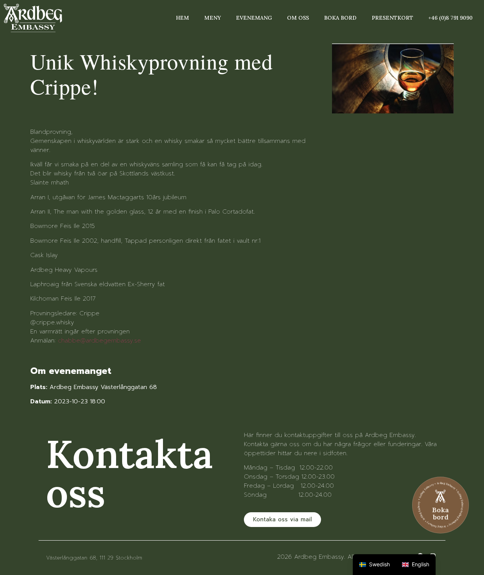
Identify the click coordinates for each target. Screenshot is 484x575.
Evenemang (254, 17)
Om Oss (298, 17)
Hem (182, 17)
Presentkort (392, 17)
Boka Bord (340, 17)
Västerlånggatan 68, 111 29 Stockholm (94, 558)
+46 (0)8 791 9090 (450, 17)
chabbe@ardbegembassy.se (99, 340)
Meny (212, 17)
